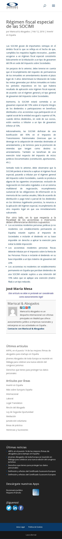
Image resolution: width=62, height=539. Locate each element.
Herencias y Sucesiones (17, 429)
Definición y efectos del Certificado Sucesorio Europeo (32, 471)
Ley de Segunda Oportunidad (19, 412)
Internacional (12, 394)
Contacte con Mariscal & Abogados (26, 328)
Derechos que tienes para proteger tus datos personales (28, 466)
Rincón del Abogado (15, 407)
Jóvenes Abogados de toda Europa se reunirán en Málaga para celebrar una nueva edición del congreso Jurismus (29, 362)
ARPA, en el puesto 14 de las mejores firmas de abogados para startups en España (28, 452)
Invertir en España (14, 385)
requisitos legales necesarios (33, 52)
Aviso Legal (20, 527)
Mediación (11, 416)
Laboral (9, 398)
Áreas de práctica (14, 425)
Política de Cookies (35, 527)
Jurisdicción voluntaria (16, 420)
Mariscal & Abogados (20, 31)
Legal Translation (14, 403)
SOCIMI (14, 45)
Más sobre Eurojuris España (19, 389)
